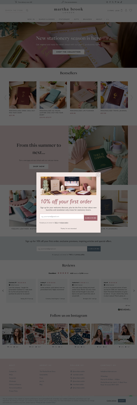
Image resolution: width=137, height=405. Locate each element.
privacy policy (64, 222)
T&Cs (56, 222)
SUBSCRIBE (90, 218)
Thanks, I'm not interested (69, 228)
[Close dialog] (98, 175)
